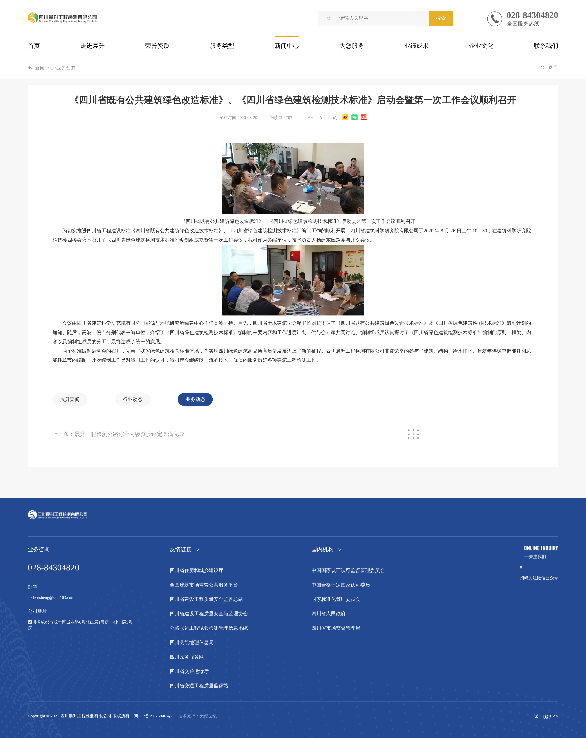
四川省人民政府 (328, 613)
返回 (553, 67)
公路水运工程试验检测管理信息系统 (209, 628)
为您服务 (352, 46)
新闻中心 (287, 46)
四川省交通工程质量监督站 (199, 686)
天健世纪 (208, 716)
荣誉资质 (157, 46)
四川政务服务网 (187, 657)
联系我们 (546, 46)
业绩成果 (416, 46)
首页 (34, 46)
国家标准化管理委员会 (335, 599)
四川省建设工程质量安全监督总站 (206, 599)
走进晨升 (92, 46)
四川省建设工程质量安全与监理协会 (209, 613)
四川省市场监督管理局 (335, 628)
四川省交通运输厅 (189, 671)
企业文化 (481, 46)
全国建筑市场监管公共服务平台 (204, 585)
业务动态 (66, 68)
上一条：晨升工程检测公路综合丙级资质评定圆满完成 (118, 434)
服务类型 (222, 46)
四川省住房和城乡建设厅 (196, 570)
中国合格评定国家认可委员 (340, 585)
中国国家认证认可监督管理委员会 (348, 570)
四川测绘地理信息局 (192, 642)
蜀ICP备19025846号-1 (154, 716)
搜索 (441, 18)
